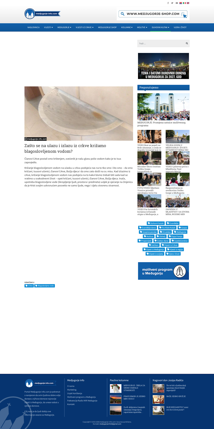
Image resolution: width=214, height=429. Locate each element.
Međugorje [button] (63, 27)
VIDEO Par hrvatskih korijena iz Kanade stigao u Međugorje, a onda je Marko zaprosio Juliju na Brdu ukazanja (149, 214)
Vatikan (154, 245)
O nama (70, 386)
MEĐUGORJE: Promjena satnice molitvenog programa (161, 124)
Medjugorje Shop (107, 27)
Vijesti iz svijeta (156, 253)
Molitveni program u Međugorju (81, 397)
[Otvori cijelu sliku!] (78, 113)
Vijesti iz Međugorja (155, 249)
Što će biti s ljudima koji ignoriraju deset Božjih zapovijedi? (176, 388)
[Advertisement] (50, 60)
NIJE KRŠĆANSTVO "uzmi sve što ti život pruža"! (177, 408)
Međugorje (181, 232)
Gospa (184, 227)
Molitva (149, 236)
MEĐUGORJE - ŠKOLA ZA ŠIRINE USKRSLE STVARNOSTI (134, 388)
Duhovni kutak (156, 223)
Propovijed (146, 240)
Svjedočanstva (181, 240)
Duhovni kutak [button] (159, 27)
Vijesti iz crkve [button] (84, 27)
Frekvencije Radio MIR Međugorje (82, 400)
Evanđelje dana (149, 227)
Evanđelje (173, 223)
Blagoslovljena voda (46, 285)
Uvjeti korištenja (74, 393)
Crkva (30, 285)
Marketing (71, 389)
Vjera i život (180, 27)
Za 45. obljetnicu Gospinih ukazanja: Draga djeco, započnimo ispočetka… (134, 409)
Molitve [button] (141, 27)
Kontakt (71, 404)
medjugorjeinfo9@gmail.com (110, 424)
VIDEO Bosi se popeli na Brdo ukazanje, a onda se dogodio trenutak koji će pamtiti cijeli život (149, 149)
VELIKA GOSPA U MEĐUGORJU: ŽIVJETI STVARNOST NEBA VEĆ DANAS (177, 149)
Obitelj (162, 236)
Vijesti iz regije (176, 249)
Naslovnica (33, 27)
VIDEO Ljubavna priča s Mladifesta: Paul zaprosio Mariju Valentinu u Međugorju (177, 170)
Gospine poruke (149, 232)
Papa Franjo (176, 236)
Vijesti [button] (47, 27)
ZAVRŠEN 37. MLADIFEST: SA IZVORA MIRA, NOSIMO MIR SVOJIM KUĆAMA (177, 213)
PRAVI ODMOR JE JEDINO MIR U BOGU (134, 397)
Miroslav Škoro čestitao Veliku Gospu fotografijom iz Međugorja (149, 170)
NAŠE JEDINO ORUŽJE (176, 396)
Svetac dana (162, 240)
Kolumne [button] (126, 27)
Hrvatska (166, 232)
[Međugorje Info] (42, 13)
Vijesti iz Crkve (170, 245)
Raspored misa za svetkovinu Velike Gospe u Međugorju (175, 190)
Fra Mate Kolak (168, 227)
